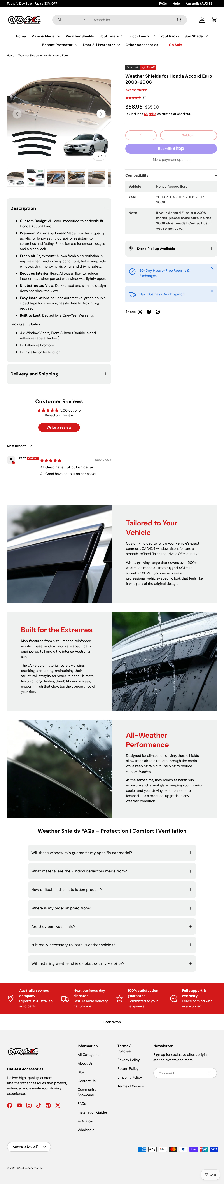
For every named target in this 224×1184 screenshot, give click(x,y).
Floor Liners (140, 36)
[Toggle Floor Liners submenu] (153, 36)
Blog (81, 1072)
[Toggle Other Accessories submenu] (161, 44)
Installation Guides (93, 1112)
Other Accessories (142, 44)
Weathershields (136, 90)
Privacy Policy (128, 1060)
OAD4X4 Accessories (29, 1168)
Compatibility (137, 175)
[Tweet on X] (140, 311)
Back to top (112, 1022)
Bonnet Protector (57, 44)
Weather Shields (80, 36)
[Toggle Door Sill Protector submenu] (118, 44)
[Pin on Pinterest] (157, 311)
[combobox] (119, 20)
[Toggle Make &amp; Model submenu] (58, 36)
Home (21, 36)
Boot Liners (109, 36)
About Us (85, 1063)
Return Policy (128, 1068)
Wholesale (86, 1130)
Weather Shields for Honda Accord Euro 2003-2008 (44, 55)
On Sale (175, 44)
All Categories (89, 1054)
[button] (214, 20)
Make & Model (43, 36)
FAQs (163, 3)
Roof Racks (169, 36)
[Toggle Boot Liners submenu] (122, 36)
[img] (50, 460)
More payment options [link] (171, 159)
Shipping (150, 114)
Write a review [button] (59, 427)
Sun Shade (194, 36)
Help (176, 3)
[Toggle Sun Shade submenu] (206, 36)
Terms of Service (130, 1086)
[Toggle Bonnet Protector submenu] (76, 44)
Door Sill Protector (99, 44)
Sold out (188, 135)
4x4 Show (85, 1121)
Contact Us (87, 1081)
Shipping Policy (129, 1077)
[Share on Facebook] (149, 311)
